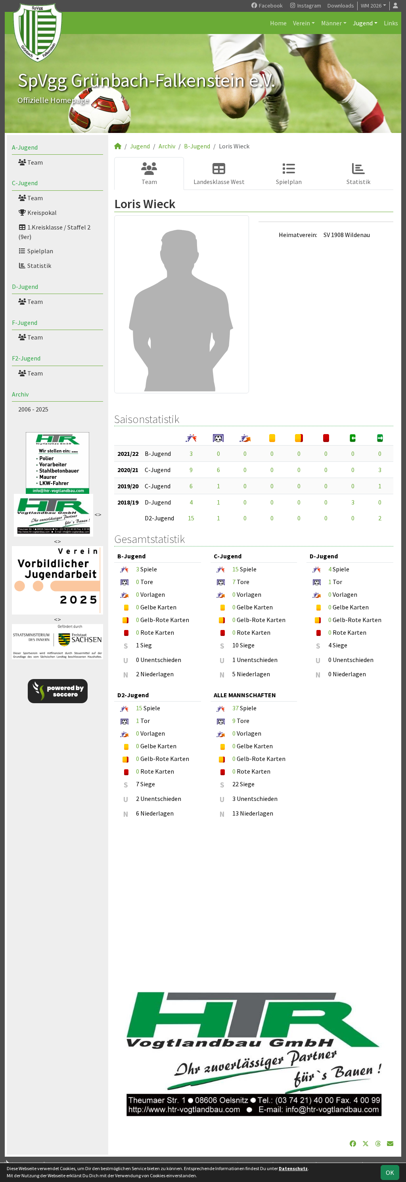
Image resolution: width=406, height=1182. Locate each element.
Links (391, 23)
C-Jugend (25, 183)
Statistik (38, 265)
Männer (331, 23)
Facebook (270, 5)
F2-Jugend (26, 358)
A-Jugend (25, 147)
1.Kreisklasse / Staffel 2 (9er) (54, 232)
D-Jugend (25, 286)
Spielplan (39, 251)
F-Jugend (24, 322)
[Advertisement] (253, 902)
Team (34, 162)
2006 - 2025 (33, 409)
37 (235, 708)
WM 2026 (371, 5)
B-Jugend (197, 146)
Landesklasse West (219, 182)
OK (390, 1172)
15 (191, 518)
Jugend (363, 23)
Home (278, 23)
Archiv (20, 394)
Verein (301, 23)
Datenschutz (293, 1168)
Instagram (308, 5)
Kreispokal (41, 212)
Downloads (340, 5)
